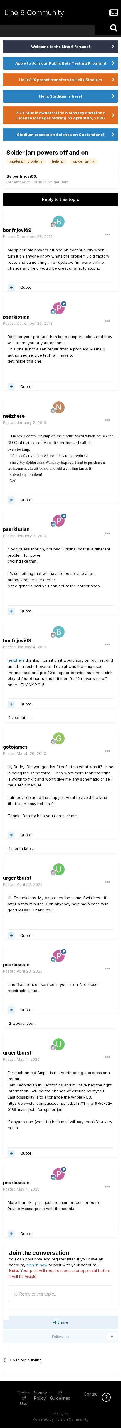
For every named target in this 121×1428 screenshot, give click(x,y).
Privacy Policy (40, 1395)
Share (62, 1322)
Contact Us (94, 1393)
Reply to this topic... (37, 1293)
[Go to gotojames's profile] (59, 738)
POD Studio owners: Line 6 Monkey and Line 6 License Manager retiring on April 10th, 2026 (61, 115)
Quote (25, 287)
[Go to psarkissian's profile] (59, 308)
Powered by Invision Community (60, 1419)
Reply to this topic (60, 199)
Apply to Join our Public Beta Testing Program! (60, 63)
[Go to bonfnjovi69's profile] (59, 221)
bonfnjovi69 (24, 176)
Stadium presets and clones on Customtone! (60, 134)
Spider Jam (58, 182)
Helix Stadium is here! (60, 96)
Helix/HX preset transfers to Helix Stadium (60, 79)
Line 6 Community (34, 12)
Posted (28, 236)
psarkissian (16, 317)
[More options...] (107, 234)
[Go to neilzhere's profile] (59, 407)
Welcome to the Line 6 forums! (60, 46)
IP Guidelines (60, 1395)
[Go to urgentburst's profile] (59, 869)
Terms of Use (24, 1398)
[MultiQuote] (11, 287)
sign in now (37, 1265)
